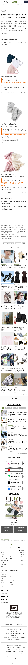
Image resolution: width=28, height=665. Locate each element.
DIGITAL (15, 629)
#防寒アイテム (11, 243)
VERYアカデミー (13, 578)
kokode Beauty (13, 655)
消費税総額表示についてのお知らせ (14, 624)
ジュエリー (3, 554)
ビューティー (13, 548)
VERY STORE (4, 593)
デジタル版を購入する (20, 527)
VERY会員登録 (4, 602)
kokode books (21, 655)
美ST (9, 649)
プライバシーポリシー (19, 633)
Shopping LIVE (4, 596)
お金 (2, 584)
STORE (20, 629)
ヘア (11, 554)
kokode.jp (5, 655)
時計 (2, 566)
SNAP (2, 562)
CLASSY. (9, 647)
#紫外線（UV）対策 (21, 4)
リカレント (12, 582)
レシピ (2, 572)
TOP (2, 539)
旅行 (2, 578)
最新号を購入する (7, 527)
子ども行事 (21, 560)
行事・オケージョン (5, 560)
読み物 (11, 584)
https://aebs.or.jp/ (16, 617)
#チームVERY (18, 243)
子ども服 (20, 556)
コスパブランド (4, 558)
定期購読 (20, 531)
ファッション (3, 10)
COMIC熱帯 (20, 651)
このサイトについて (8, 633)
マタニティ (3, 564)
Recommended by (20, 453)
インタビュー (12, 576)
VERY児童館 (21, 550)
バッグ (2, 552)
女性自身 (7, 651)
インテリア (3, 574)
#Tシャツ (14, 4)
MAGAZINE (9, 629)
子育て (19, 548)
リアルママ (21, 564)
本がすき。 (22, 653)
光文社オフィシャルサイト (14, 639)
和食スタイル (17, 649)
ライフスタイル (4, 570)
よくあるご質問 (15, 637)
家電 (2, 586)
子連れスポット (22, 552)
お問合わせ (22, 637)
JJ (4, 647)
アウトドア (3, 576)
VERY (14, 647)
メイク (11, 550)
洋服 (2, 556)
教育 (19, 562)
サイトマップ (14, 635)
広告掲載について (7, 637)
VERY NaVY (4, 599)
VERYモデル (12, 580)
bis (12, 649)
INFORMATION (14, 631)
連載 (11, 574)
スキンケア (12, 552)
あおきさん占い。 (5, 590)
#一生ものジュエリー (7, 4)
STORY (18, 647)
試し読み (7, 531)
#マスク (4, 243)
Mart (23, 647)
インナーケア (12, 558)
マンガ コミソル (14, 653)
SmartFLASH (13, 651)
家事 (2, 580)
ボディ (11, 556)
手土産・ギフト (4, 582)
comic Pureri (6, 653)
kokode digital (14, 657)
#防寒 (23, 243)
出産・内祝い (21, 554)
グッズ (20, 558)
